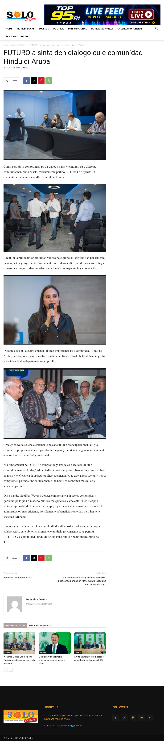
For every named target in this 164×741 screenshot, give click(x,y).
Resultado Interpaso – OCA (18, 577)
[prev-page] (6, 670)
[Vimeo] (147, 2)
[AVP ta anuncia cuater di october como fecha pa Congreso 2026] (90, 643)
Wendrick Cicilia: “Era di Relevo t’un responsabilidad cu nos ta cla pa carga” (19, 660)
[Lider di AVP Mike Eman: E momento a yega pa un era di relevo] (55, 643)
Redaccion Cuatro (36, 599)
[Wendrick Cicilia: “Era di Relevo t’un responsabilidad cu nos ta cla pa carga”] (19, 643)
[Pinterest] (41, 80)
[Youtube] (158, 2)
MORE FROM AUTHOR (40, 625)
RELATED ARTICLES (15, 625)
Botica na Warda (102, 28)
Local (14, 45)
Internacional (77, 28)
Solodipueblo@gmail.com (70, 725)
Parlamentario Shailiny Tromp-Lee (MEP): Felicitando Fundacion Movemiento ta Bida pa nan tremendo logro (82, 581)
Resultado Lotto (17, 36)
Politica (58, 28)
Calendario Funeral (130, 28)
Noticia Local (25, 28)
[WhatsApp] (48, 80)
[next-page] (11, 670)
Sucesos (44, 28)
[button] (156, 28)
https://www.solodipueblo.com (39, 604)
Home (9, 28)
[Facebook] (137, 2)
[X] (142, 2)
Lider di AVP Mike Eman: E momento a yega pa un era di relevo (52, 660)
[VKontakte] (152, 2)
